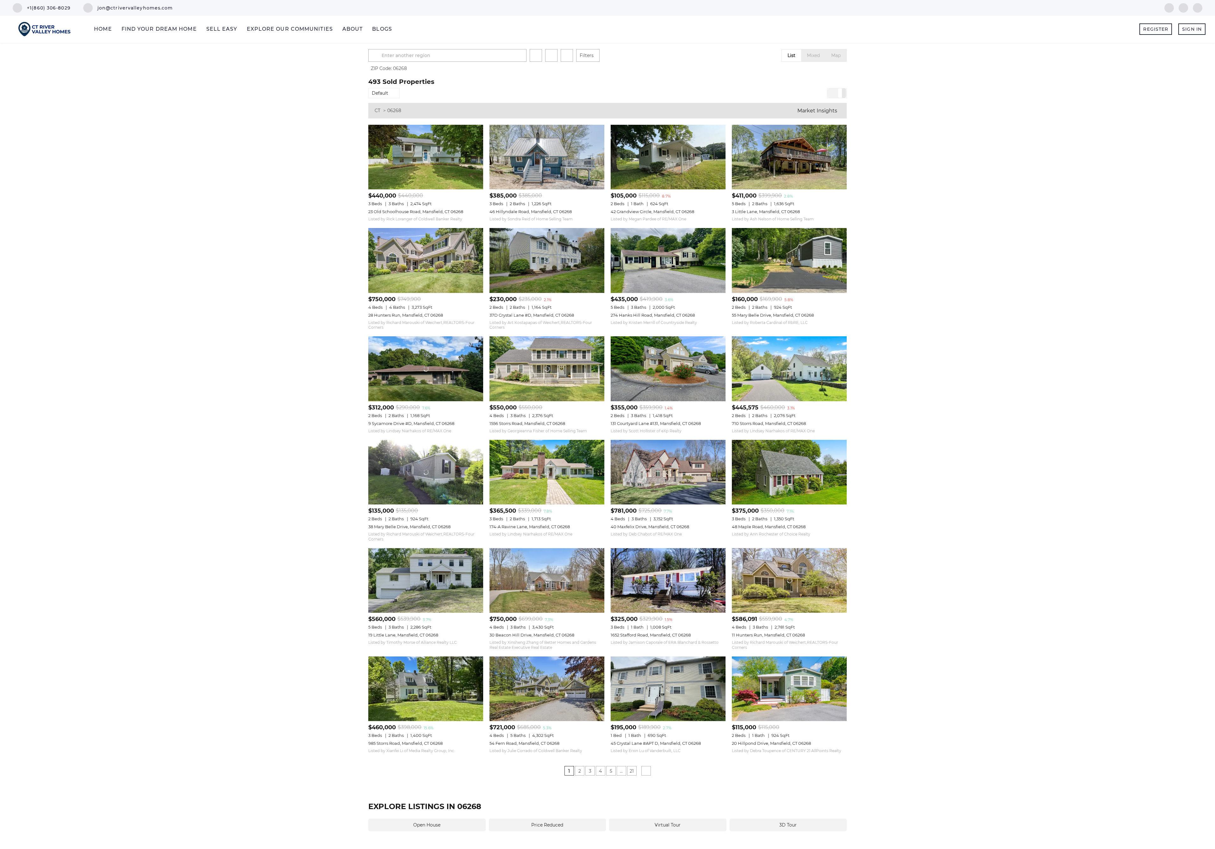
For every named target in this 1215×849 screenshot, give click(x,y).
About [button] (352, 29)
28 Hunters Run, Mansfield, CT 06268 (405, 315)
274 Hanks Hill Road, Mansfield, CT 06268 (653, 315)
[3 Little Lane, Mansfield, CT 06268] (789, 157)
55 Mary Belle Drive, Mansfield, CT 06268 (773, 315)
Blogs (382, 29)
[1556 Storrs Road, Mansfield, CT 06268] (546, 368)
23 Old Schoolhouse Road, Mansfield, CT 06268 (415, 211)
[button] (375, 55)
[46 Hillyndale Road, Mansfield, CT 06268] (546, 157)
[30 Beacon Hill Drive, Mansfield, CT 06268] (546, 580)
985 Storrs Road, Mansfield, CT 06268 (405, 743)
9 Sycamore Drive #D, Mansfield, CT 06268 (411, 423)
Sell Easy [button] (221, 29)
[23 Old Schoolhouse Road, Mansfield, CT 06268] (425, 157)
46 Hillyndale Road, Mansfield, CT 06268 (530, 211)
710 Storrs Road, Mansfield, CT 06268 (769, 423)
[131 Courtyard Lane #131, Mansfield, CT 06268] (668, 368)
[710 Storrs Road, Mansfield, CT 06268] (789, 368)
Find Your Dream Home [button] (159, 29)
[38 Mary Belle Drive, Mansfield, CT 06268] (425, 472)
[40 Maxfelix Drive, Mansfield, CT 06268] (668, 472)
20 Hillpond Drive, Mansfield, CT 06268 (771, 743)
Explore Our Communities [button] (290, 29)
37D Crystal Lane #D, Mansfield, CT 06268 (531, 315)
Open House (426, 825)
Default (380, 93)
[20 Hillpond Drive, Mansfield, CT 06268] (789, 688)
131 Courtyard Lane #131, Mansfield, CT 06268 (656, 423)
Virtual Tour (668, 825)
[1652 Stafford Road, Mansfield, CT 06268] (668, 580)
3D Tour (788, 825)
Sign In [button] (1192, 29)
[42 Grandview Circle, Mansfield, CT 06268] (668, 157)
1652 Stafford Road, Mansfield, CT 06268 (651, 634)
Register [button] (1155, 29)
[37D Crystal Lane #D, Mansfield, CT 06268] (546, 260)
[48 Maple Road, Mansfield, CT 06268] (789, 472)
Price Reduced (547, 825)
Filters (587, 55)
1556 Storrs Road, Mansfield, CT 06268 (527, 423)
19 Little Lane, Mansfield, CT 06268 (403, 634)
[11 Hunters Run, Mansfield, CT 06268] (789, 580)
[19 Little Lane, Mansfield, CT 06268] (425, 580)
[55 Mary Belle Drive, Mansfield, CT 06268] (789, 260)
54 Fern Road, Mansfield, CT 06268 (524, 743)
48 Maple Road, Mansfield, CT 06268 (769, 526)
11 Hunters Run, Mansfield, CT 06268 (768, 634)
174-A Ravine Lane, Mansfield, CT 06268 (529, 526)
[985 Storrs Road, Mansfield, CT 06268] (425, 688)
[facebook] (1169, 7)
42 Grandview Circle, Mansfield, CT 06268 (652, 211)
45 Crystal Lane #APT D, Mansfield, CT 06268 (656, 743)
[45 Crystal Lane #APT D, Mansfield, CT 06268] (668, 688)
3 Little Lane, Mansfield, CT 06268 (766, 211)
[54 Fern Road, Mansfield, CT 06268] (546, 688)
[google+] (1197, 7)
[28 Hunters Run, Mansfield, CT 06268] (425, 260)
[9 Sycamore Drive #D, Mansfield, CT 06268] (425, 368)
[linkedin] (1183, 7)
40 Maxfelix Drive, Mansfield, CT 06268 (650, 526)
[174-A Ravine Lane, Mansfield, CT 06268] (546, 472)
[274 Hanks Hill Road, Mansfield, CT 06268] (668, 260)
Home (103, 29)
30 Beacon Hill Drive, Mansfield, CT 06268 (531, 634)
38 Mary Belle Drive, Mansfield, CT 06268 (409, 526)
